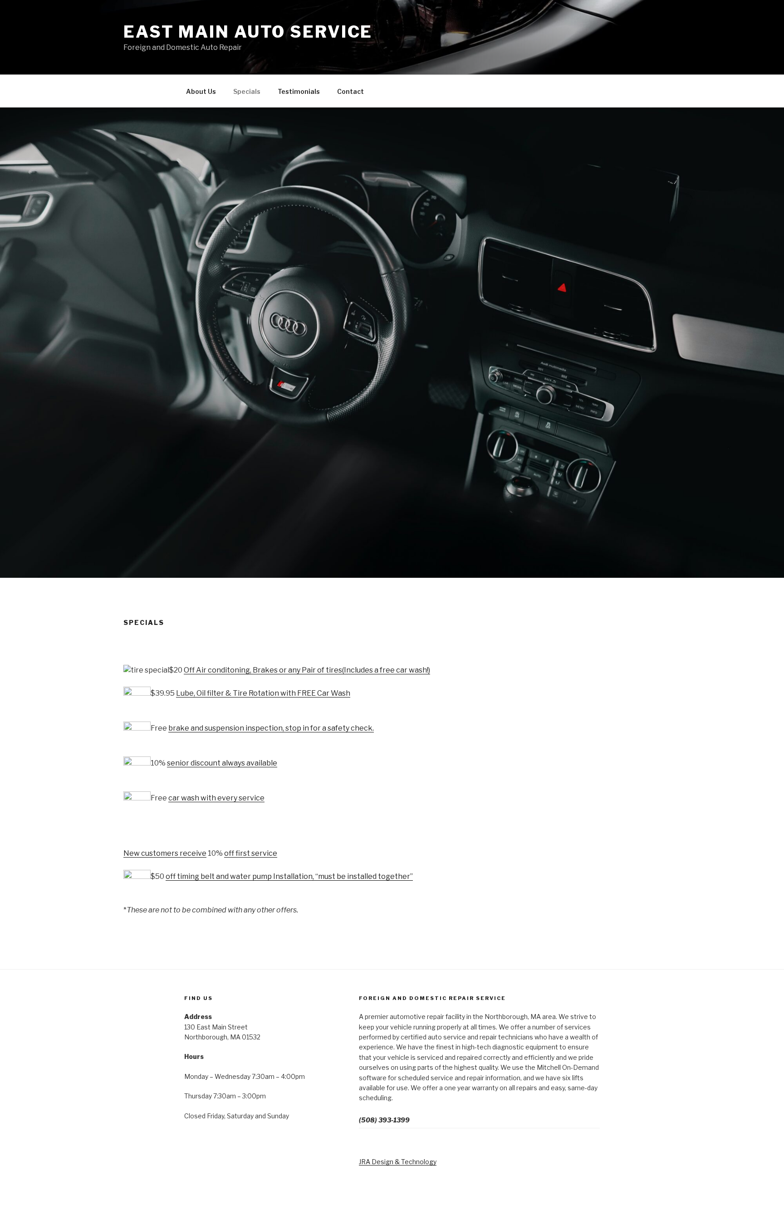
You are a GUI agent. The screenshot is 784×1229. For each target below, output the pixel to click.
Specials (246, 91)
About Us (201, 91)
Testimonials (299, 91)
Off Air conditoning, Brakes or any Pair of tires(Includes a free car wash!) (307, 670)
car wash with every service (216, 798)
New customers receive (164, 853)
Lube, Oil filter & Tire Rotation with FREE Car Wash (263, 693)
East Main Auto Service (247, 32)
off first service (250, 853)
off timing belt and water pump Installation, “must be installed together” (289, 876)
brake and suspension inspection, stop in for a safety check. (271, 728)
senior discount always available (222, 763)
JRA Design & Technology (397, 1162)
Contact (350, 91)
